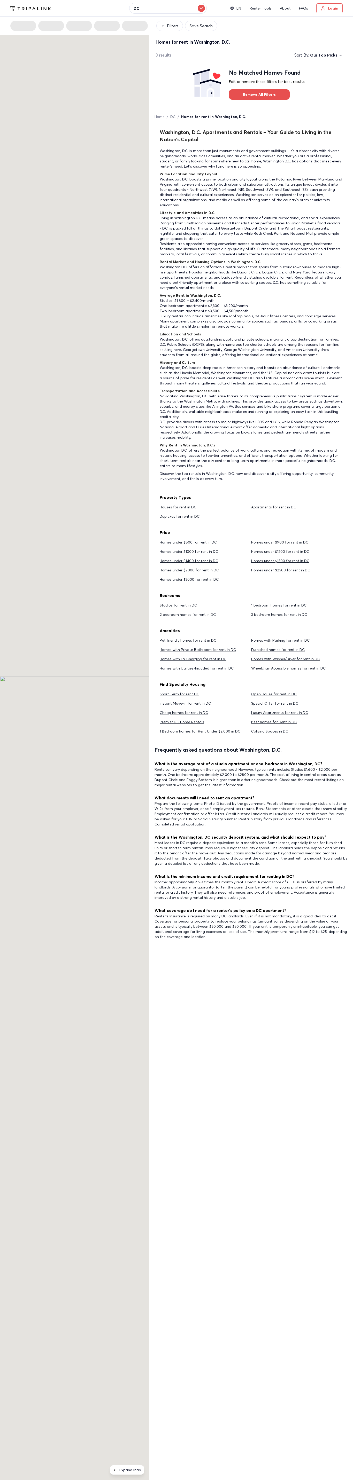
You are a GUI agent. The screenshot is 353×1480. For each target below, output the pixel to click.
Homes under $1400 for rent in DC (189, 560)
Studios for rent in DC (178, 605)
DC (172, 116)
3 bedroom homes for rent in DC (279, 614)
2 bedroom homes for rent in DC (188, 614)
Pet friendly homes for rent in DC (188, 640)
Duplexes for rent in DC (179, 516)
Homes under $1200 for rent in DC (280, 551)
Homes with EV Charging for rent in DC (193, 659)
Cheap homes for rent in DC (184, 712)
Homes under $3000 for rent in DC (189, 579)
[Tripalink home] (30, 8)
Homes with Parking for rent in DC (280, 640)
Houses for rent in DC (178, 507)
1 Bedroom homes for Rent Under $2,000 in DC (200, 731)
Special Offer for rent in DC (274, 703)
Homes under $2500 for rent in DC (280, 570)
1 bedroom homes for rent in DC (278, 605)
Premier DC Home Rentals (182, 722)
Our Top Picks (323, 55)
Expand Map (130, 1470)
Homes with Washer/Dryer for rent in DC (285, 659)
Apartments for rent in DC (273, 507)
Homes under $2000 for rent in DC (189, 570)
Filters (173, 25)
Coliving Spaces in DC (269, 731)
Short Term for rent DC (179, 694)
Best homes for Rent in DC (274, 722)
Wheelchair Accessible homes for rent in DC (288, 668)
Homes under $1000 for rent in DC (189, 551)
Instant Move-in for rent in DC (185, 703)
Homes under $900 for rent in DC (279, 542)
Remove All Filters (259, 94)
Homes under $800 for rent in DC (188, 542)
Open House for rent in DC (274, 694)
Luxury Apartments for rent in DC (279, 712)
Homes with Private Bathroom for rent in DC (198, 649)
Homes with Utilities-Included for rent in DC (197, 668)
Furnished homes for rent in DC (278, 649)
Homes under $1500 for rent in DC (280, 560)
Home (160, 116)
